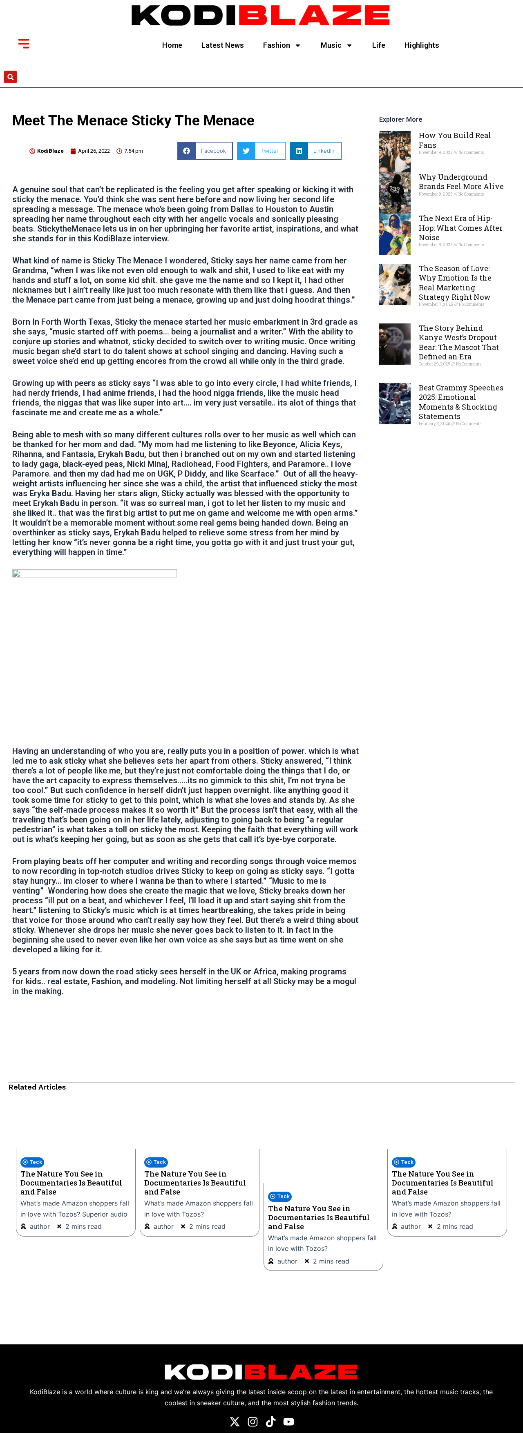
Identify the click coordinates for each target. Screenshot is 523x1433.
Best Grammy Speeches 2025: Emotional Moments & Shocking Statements (461, 402)
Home (172, 45)
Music (331, 45)
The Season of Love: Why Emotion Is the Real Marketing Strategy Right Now (455, 282)
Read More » (433, 166)
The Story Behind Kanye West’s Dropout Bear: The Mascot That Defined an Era (459, 342)
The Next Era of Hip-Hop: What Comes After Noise (461, 227)
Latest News (222, 45)
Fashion (276, 45)
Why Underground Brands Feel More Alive (461, 181)
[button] (10, 77)
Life (378, 45)
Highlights (422, 45)
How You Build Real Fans (455, 139)
